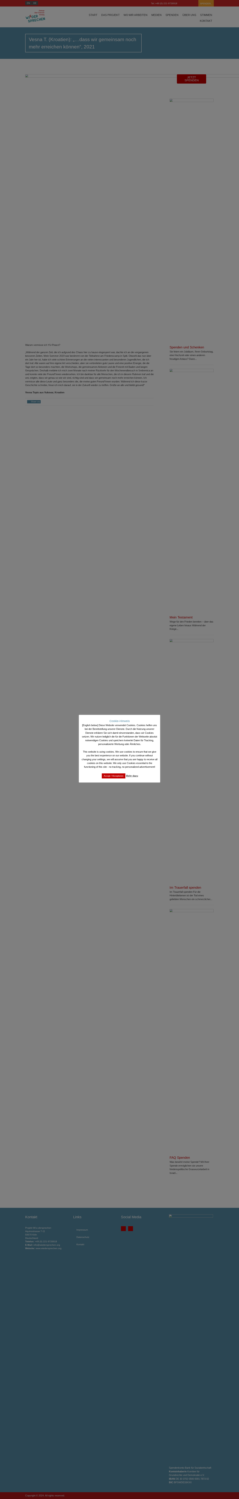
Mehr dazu (132, 775)
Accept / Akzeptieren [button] (113, 776)
